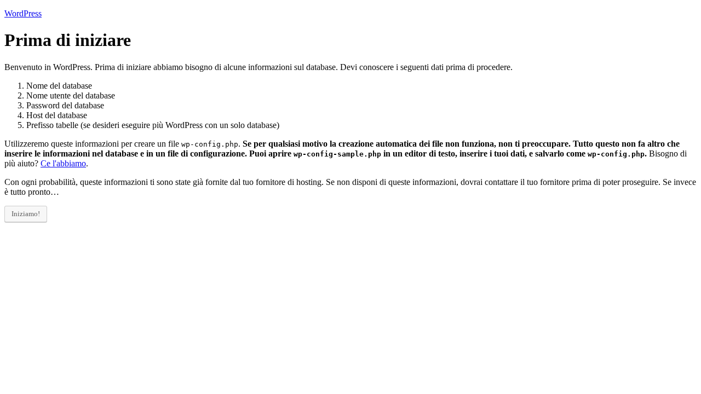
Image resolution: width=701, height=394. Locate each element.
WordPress (23, 13)
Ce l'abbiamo (63, 163)
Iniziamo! (26, 214)
